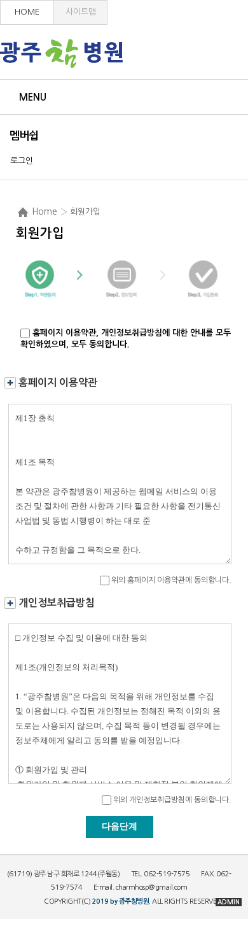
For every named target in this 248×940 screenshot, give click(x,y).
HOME (27, 12)
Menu (32, 97)
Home (44, 211)
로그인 (21, 161)
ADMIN (228, 902)
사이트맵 (80, 12)
